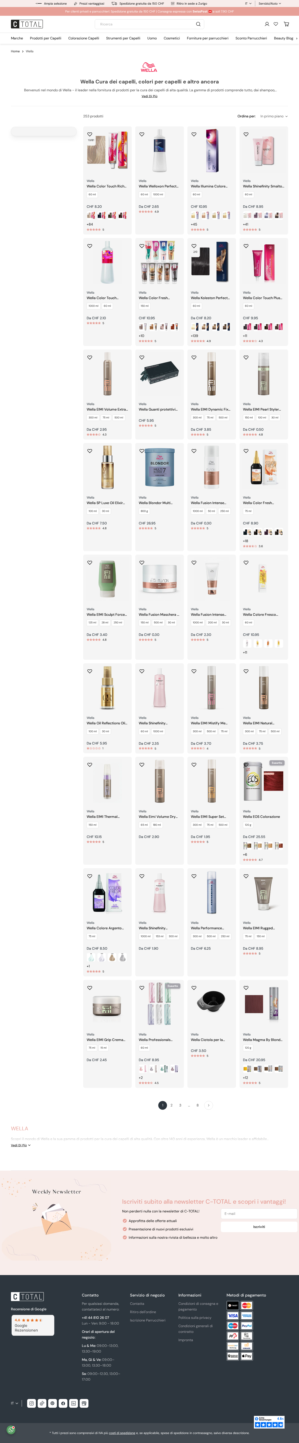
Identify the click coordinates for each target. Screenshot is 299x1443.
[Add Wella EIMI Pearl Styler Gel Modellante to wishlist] (246, 356)
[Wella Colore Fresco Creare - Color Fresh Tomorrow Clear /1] (247, 643)
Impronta (185, 1340)
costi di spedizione (122, 1433)
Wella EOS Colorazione (261, 817)
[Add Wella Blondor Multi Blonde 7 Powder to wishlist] (141, 449)
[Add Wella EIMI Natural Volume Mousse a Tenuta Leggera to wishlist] (246, 669)
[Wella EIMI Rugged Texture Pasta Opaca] (263, 892)
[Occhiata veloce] (125, 136)
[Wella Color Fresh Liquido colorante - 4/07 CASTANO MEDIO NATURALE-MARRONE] (278, 532)
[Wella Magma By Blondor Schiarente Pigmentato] (263, 1004)
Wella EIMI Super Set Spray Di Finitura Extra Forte (209, 817)
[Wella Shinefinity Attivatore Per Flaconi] (159, 892)
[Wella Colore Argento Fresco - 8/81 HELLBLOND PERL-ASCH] (122, 957)
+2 (141, 1077)
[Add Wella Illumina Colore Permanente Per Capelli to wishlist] (194, 133)
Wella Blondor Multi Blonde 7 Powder (155, 503)
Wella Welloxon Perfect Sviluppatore (157, 186)
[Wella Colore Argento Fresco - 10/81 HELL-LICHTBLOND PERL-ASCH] (112, 957)
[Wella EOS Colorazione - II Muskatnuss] (247, 845)
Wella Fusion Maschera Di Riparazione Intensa (159, 614)
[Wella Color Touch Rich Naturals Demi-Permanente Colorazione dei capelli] (107, 150)
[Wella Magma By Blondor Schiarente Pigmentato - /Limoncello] (247, 1068)
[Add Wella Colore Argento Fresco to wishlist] (89, 874)
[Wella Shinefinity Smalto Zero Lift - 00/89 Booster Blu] (268, 215)
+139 (194, 335)
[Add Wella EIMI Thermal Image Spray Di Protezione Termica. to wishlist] (89, 763)
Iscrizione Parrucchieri (147, 1320)
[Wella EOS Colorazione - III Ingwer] (257, 845)
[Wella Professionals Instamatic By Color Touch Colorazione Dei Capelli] (159, 1004)
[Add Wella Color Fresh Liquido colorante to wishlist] (246, 449)
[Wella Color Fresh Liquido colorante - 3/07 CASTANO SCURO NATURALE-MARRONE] (257, 532)
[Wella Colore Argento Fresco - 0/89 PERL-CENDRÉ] (101, 957)
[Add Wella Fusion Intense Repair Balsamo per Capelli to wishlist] (194, 561)
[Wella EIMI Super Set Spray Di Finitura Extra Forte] (211, 781)
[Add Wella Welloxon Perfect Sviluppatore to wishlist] (141, 133)
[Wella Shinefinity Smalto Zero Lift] (263, 150)
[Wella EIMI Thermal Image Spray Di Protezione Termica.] (107, 781)
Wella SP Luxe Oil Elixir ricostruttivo (105, 503)
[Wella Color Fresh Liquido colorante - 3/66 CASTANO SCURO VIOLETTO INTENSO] (268, 532)
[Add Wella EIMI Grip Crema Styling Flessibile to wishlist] (89, 986)
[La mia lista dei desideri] (275, 23)
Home (15, 51)
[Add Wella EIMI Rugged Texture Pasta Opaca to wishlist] (246, 874)
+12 (245, 1077)
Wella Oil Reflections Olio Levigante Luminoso (107, 723)
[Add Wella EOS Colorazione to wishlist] (246, 763)
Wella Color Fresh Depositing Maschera (156, 298)
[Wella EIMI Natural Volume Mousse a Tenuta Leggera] (263, 687)
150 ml (145, 306)
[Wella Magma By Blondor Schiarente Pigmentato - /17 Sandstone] (268, 1068)
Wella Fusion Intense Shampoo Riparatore (208, 503)
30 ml (274, 417)
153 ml (160, 936)
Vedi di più (149, 96)
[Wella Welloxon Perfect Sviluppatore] (159, 150)
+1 (88, 966)
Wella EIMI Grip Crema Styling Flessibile (105, 1040)
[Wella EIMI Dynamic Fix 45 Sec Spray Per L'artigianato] (211, 373)
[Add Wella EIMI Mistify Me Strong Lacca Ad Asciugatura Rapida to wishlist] (194, 669)
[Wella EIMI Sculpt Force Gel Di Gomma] (107, 579)
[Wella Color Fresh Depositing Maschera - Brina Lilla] (164, 327)
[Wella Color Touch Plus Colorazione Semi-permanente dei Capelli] (263, 262)
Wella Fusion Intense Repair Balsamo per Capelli (207, 614)
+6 (245, 854)
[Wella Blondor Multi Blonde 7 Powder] (159, 467)
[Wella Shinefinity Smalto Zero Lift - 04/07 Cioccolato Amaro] (278, 215)
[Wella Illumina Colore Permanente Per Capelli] (211, 150)
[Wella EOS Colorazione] (263, 781)
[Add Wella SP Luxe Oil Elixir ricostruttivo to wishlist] (89, 449)
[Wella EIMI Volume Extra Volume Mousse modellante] (107, 373)
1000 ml (158, 194)
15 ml (103, 1048)
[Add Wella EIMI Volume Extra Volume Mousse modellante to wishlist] (89, 356)
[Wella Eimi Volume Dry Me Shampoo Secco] (159, 781)
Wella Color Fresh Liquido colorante (257, 503)
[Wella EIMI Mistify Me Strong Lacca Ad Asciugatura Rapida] (211, 687)
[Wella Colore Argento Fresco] (107, 892)
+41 (245, 224)
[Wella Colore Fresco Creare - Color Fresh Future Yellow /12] (278, 643)
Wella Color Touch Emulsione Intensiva (103, 298)
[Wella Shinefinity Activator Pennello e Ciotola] (159, 687)
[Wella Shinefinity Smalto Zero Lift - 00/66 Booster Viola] (257, 215)
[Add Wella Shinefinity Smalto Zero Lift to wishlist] (246, 133)
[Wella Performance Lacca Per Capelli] (211, 892)
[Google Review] (32, 1317)
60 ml (92, 194)
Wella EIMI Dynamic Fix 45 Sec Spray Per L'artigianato (209, 409)
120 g (248, 825)
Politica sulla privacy (194, 1317)
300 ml (93, 417)
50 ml (211, 511)
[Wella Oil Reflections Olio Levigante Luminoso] (107, 687)
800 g (144, 511)
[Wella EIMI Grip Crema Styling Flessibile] (107, 1004)
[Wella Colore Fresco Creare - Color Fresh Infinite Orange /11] (268, 643)
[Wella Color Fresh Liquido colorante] (263, 467)
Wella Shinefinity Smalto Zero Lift (262, 186)
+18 (245, 541)
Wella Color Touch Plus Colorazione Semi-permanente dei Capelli (262, 298)
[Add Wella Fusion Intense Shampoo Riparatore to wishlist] (194, 449)
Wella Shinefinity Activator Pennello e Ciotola (155, 723)
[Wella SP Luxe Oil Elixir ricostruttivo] (107, 467)
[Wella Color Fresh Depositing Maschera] (159, 262)
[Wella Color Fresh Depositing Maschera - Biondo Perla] (143, 327)
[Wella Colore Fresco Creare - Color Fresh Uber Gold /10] (257, 643)
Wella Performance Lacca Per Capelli (206, 928)
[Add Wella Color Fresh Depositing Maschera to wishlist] (141, 244)
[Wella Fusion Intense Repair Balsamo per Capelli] (211, 579)
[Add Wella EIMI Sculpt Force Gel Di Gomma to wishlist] (89, 561)
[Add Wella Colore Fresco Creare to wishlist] (246, 561)
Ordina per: (246, 116)
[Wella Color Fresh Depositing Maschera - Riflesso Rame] (174, 327)
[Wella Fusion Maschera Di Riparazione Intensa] (159, 579)
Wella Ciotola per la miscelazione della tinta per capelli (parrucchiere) (211, 1040)
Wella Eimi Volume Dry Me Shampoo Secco (157, 817)
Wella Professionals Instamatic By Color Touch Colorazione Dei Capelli (157, 1040)
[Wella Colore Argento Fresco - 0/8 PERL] (91, 957)
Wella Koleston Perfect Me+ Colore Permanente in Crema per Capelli (210, 298)
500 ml (118, 417)
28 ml (105, 622)
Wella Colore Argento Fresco (104, 928)
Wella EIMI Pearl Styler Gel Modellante (261, 409)
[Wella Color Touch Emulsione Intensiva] (107, 262)
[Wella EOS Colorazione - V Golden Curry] (268, 845)
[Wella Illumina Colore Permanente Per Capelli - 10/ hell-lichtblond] (195, 215)
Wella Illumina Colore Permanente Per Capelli (210, 186)
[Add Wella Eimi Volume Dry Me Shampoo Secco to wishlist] (141, 763)
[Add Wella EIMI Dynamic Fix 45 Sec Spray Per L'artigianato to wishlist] (194, 356)
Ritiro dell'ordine (143, 1312)
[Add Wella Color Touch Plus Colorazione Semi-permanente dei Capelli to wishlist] (246, 244)
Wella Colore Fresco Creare (259, 614)
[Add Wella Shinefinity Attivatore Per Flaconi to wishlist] (141, 874)
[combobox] (149, 24)
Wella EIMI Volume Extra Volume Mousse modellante (106, 409)
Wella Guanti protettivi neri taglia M (157, 409)
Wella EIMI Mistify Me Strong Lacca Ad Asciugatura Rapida (208, 723)
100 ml (262, 417)
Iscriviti (259, 1226)
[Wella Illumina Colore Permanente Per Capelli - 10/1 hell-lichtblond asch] (216, 215)
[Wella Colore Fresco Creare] (263, 579)
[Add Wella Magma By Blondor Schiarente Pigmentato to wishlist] (246, 986)
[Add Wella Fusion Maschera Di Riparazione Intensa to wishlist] (141, 561)
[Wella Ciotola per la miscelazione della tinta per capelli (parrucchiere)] (211, 1004)
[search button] (198, 24)
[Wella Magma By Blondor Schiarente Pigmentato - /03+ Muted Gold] (278, 1068)
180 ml (157, 825)
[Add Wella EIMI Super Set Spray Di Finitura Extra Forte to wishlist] (194, 763)
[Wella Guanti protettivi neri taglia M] (159, 373)
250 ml (224, 511)
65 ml (144, 825)
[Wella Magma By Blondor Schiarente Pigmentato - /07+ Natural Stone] (257, 1068)
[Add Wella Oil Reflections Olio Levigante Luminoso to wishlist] (89, 669)
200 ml (212, 622)
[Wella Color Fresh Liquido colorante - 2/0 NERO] (247, 532)
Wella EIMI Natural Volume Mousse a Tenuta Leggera (263, 723)
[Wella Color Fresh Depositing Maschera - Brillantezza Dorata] (153, 327)
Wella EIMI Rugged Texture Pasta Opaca (259, 928)
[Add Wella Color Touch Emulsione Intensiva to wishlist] (89, 244)
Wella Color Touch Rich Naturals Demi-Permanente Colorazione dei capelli (107, 186)
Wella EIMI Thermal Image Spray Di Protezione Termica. (103, 817)
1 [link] (162, 1105)
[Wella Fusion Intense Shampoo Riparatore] (211, 467)
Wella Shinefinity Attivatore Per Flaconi (156, 928)
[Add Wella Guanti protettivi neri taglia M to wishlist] (141, 356)
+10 (141, 335)
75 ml (106, 417)
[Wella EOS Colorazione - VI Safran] (278, 845)
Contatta (137, 1303)
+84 (90, 224)
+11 (245, 335)
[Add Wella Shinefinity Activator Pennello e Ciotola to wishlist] (141, 669)
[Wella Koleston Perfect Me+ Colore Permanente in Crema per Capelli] (211, 262)
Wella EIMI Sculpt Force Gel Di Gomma (106, 614)
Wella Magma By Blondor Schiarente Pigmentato (263, 1040)
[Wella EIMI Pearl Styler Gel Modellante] (263, 373)
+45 (194, 224)
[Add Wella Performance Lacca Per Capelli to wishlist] (194, 874)
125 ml (92, 622)
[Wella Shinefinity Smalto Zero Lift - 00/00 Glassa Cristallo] (247, 215)
